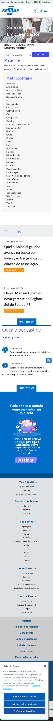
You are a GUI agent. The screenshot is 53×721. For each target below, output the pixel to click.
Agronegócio (26, 527)
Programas (26, 513)
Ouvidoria (26, 577)
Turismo (27, 556)
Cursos (26, 506)
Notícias (26, 620)
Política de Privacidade (26, 584)
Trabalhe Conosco (26, 644)
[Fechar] (45, 666)
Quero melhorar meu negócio (26, 494)
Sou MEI (26, 490)
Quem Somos (26, 601)
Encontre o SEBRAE (33, 2)
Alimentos (26, 530)
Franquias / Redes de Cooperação (26, 541)
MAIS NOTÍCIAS (26, 322)
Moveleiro (26, 549)
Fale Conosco (26, 581)
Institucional (5, 2)
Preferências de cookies (24, 711)
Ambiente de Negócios (27, 626)
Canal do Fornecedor (26, 657)
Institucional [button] (26, 596)
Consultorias (26, 510)
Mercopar (26, 560)
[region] (24, 691)
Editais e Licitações (17, 2)
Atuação (26, 609)
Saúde (26, 552)
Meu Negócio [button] (26, 481)
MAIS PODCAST (26, 388)
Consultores (46, 2)
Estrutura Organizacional (26, 605)
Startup (26, 534)
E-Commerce (26, 538)
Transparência (26, 612)
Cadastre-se (26, 651)
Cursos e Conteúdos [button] (26, 500)
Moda (26, 545)
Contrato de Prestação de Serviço (26, 588)
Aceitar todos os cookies (24, 696)
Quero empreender (27, 487)
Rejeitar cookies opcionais (24, 703)
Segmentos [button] (26, 521)
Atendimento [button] (26, 568)
